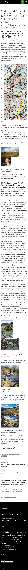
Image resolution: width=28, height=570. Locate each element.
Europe (3, 454)
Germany (3, 517)
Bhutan (7, 514)
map (15, 541)
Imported (10, 454)
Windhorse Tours (4, 549)
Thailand (13, 520)
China (18, 514)
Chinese (18, 535)
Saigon (2, 546)
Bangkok (11, 532)
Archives (3, 560)
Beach (15, 532)
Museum (10, 543)
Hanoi (21, 537)
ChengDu (7, 535)
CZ (21, 535)
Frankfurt (8, 537)
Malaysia (14, 517)
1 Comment (13, 27)
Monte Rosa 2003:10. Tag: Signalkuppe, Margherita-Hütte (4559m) (13, 464)
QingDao (18, 543)
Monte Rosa (17, 454)
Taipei (18, 546)
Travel (18, 520)
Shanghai (7, 546)
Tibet (12, 548)
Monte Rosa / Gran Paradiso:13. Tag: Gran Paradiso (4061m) (13, 472)
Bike (26, 532)
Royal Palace (23, 543)
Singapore (15, 518)
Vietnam (23, 521)
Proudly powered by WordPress (14, 568)
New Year (14, 543)
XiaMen (10, 549)
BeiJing (19, 532)
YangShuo (14, 549)
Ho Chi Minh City (4, 540)
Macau (11, 541)
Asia (3, 514)
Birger (8, 27)
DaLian (23, 535)
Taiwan (20, 546)
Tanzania (3, 548)
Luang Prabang (7, 541)
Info (8, 517)
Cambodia (12, 514)
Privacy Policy (3, 568)
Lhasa (24, 540)
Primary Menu (26, 2)
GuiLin (17, 537)
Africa (2, 532)
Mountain (4, 456)
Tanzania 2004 (5, 520)
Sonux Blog (4, 2)
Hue (9, 540)
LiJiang (2, 541)
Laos (11, 517)
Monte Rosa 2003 (5, 8)
